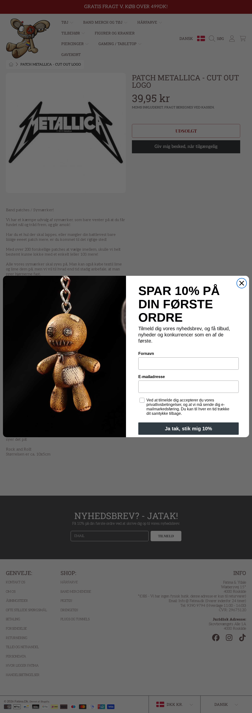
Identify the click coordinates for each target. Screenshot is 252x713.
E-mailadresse (151, 377)
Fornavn (146, 353)
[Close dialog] (242, 283)
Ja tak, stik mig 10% (188, 428)
